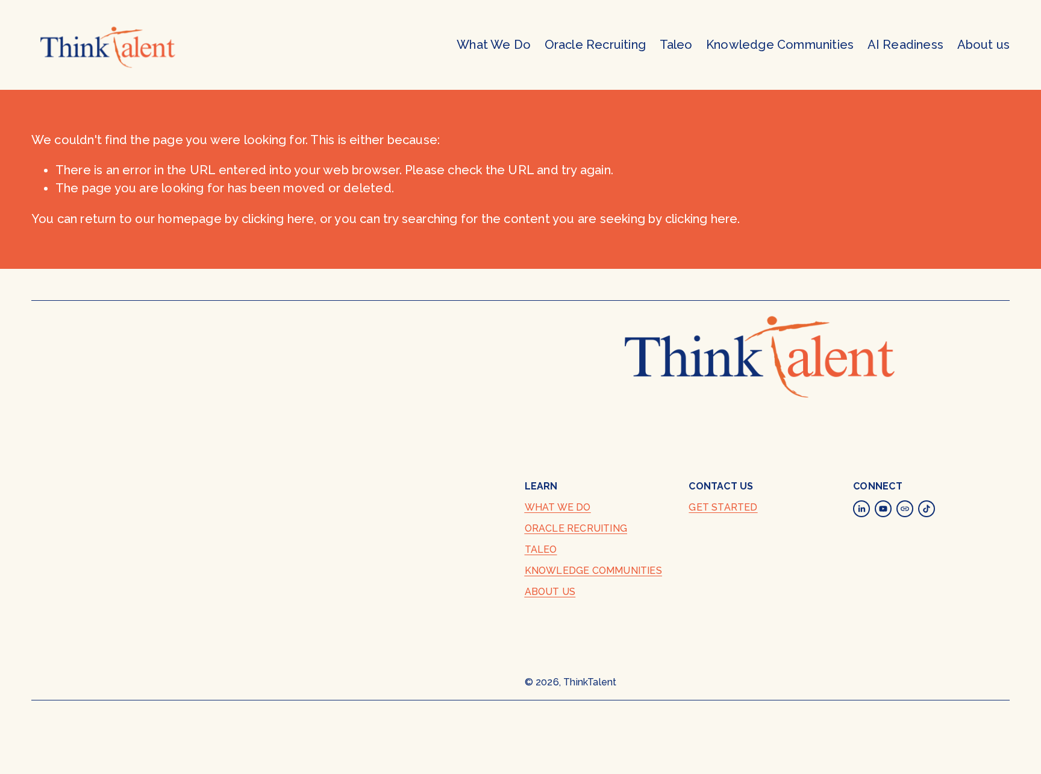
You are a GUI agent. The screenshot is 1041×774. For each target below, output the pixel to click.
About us (983, 44)
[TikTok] (926, 508)
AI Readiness (905, 44)
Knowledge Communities (780, 44)
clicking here (278, 219)
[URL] (904, 508)
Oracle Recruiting (595, 44)
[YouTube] (883, 508)
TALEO (541, 549)
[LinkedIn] (861, 508)
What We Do (494, 44)
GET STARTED (723, 507)
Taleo (676, 44)
